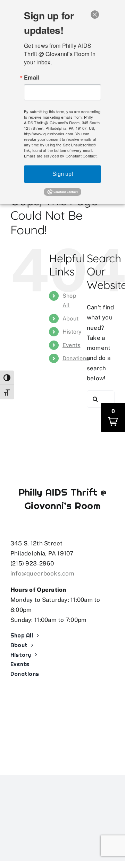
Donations (75, 358)
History (72, 331)
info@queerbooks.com (42, 573)
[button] (113, 417)
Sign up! (62, 174)
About (70, 318)
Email (31, 77)
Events (71, 345)
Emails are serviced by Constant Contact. (61, 155)
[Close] (95, 14)
